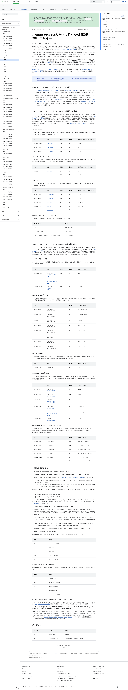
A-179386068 (50, 198)
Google (46, 617)
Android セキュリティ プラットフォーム (48, 90)
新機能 (3, 9)
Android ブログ (60, 671)
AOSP (33, 29)
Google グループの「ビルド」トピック (66, 678)
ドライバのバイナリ (26, 678)
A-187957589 (50, 143)
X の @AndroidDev (61, 669)
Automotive (65, 9)
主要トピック (34, 9)
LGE (55, 617)
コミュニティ (34, 686)
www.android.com (97, 671)
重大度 (42, 118)
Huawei (51, 617)
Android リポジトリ (26, 666)
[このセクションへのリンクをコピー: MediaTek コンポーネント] (51, 295)
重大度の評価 (48, 63)
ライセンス (47, 686)
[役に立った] (92, 29)
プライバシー (54, 686)
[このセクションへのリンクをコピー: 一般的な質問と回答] (49, 468)
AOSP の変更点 (69, 22)
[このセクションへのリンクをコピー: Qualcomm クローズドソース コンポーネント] (64, 426)
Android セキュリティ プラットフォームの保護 (44, 69)
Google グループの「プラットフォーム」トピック (69, 676)
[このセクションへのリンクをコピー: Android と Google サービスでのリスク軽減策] (71, 87)
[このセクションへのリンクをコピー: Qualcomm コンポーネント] (52, 373)
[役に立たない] (94, 29)
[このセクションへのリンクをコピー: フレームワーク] (44, 129)
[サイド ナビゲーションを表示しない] (17, 687)
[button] (9, 23)
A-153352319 (50, 151)
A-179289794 (50, 202)
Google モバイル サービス (88, 101)
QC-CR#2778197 (51, 401)
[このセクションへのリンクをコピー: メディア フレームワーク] (50, 157)
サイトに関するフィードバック (66, 686)
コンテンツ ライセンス (54, 653)
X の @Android (60, 666)
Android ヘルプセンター (98, 666)
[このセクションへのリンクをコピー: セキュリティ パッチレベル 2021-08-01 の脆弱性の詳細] (78, 111)
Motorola (60, 617)
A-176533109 (50, 171)
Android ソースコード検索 (31, 1)
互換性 (43, 9)
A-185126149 (50, 210)
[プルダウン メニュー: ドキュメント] (21, 2)
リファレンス (75, 9)
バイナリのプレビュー (27, 673)
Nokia (65, 617)
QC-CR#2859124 (51, 420)
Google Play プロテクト (71, 90)
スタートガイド (13, 9)
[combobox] (97, 1)
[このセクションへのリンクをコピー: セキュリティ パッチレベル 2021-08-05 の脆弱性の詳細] (78, 244)
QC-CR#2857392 (51, 396)
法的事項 (41, 686)
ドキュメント (16, 1)
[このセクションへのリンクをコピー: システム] (39, 180)
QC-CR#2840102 (51, 413)
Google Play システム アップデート (79, 123)
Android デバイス (53, 9)
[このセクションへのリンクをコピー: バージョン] (42, 625)
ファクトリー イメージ (27, 676)
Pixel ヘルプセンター (97, 669)
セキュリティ (24, 9)
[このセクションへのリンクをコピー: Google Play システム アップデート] (57, 215)
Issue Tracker (96, 678)
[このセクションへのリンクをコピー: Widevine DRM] (44, 354)
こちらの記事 (35, 503)
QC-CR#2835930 (51, 403)
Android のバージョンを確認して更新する (65, 50)
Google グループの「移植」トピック (65, 680)
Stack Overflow (96, 676)
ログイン (124, 1)
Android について (26, 686)
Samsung (70, 617)
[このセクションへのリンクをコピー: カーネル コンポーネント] (50, 259)
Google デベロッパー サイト (42, 604)
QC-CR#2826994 (51, 408)
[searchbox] (10, 14)
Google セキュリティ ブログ (63, 673)
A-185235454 (50, 206)
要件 (23, 669)
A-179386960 (50, 194)
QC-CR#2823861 (51, 390)
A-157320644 (50, 147)
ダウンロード (25, 671)
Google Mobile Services (98, 673)
